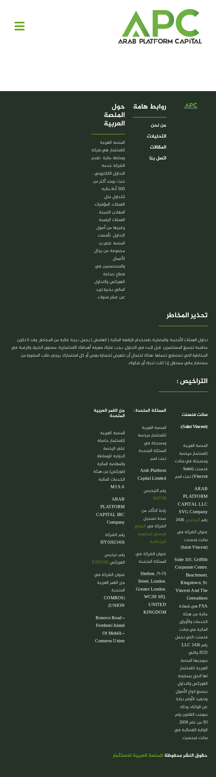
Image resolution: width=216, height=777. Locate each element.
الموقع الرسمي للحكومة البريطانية (150, 534)
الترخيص (192, 520)
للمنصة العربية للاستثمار (138, 756)
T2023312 (100, 562)
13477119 (159, 499)
